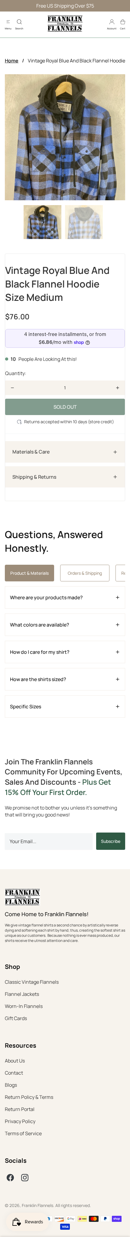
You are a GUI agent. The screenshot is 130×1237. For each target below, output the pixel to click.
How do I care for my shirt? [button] (40, 652)
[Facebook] (10, 1177)
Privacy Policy (20, 1121)
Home (11, 60)
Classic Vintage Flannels (32, 982)
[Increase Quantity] (117, 387)
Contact (14, 1072)
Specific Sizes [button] (25, 706)
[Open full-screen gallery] (65, 137)
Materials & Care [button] (31, 451)
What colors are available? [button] (39, 624)
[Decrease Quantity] (12, 387)
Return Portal (19, 1109)
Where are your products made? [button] (46, 597)
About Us (15, 1060)
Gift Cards (16, 1018)
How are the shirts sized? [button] (38, 679)
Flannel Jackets (22, 994)
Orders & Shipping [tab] (85, 573)
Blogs (11, 1085)
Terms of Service (23, 1133)
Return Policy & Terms (29, 1097)
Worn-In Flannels (24, 1006)
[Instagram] (24, 1177)
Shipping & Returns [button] (34, 477)
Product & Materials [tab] (29, 573)
